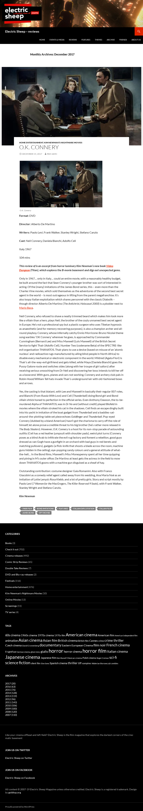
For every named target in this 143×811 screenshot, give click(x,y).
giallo (44, 651)
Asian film (50, 640)
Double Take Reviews (16, 568)
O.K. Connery (39, 147)
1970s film (59, 635)
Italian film (105, 508)
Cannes (93, 640)
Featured (63, 508)
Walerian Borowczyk (101, 663)
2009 (11, 708)
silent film (35, 663)
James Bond (28, 513)
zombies (114, 663)
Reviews (73, 40)
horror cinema (73, 651)
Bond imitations (45, 508)
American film (106, 635)
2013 (11, 696)
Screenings (11, 605)
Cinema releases (14, 555)
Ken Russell (62, 658)
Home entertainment (31, 142)
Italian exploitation (83, 508)
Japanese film (48, 657)
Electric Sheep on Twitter (18, 757)
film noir (99, 645)
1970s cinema (46, 635)
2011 (11, 702)
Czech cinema (13, 645)
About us (136, 40)
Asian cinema (30, 640)
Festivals (10, 580)
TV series (10, 612)
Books (8, 543)
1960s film (27, 508)
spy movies (44, 513)
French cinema (118, 645)
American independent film (126, 635)
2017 (10, 683)
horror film (94, 651)
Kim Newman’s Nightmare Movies (63, 142)
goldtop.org (14, 792)
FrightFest (10, 651)
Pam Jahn (52, 154)
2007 (11, 714)
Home (42, 40)
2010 (11, 705)
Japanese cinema (22, 657)
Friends (123, 40)
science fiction (17, 662)
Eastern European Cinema (77, 645)
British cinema (68, 640)
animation (11, 640)
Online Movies (13, 599)
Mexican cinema (74, 658)
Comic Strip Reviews (16, 561)
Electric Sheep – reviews (22, 31)
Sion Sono (45, 663)
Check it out (11, 549)
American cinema (81, 634)
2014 (11, 692)
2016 (10, 686)
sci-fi (113, 657)
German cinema (23, 652)
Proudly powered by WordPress (19, 806)
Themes (98, 40)
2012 (10, 699)
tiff (79, 663)
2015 (10, 689)
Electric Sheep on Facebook (20, 777)
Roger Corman (103, 658)
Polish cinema (89, 658)
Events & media (57, 40)
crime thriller (114, 640)
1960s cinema (29, 635)
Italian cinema (117, 651)
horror (56, 651)
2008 (11, 711)
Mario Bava (26, 307)
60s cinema (12, 635)
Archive (111, 40)
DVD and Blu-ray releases (19, 574)
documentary (50, 645)
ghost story (35, 652)
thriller (72, 663)
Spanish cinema (58, 663)
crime (101, 640)
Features (85, 40)
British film (83, 640)
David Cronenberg (30, 645)
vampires (86, 663)
